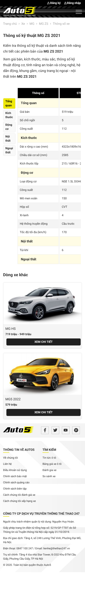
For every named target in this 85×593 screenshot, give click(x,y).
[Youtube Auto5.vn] (66, 430)
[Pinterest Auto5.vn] (76, 430)
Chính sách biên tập (15, 488)
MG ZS (43, 24)
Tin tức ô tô (49, 457)
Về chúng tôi (10, 457)
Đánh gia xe (49, 470)
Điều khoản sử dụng (15, 470)
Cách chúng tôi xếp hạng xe (19, 501)
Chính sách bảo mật (15, 476)
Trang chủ (10, 24)
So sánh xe (48, 476)
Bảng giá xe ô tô (51, 464)
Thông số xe (61, 24)
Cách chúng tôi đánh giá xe (19, 495)
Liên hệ (7, 464)
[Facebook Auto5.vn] (45, 430)
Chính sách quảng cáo (16, 482)
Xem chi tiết (43, 342)
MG (32, 24)
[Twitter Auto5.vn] (55, 430)
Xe (23, 24)
